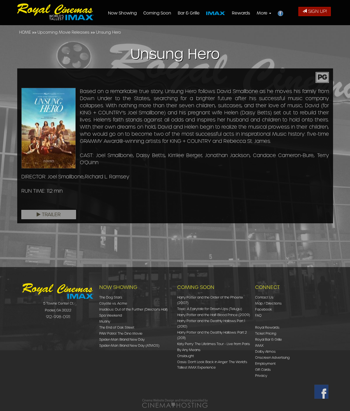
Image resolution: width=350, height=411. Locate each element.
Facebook (263, 309)
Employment (265, 363)
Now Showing (122, 13)
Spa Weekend (110, 315)
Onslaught (185, 356)
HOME (25, 32)
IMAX (259, 345)
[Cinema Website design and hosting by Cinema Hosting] (175, 403)
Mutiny (104, 321)
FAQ (258, 315)
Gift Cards (263, 369)
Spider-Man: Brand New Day (122, 339)
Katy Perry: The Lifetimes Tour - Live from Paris (213, 343)
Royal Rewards (267, 327)
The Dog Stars (110, 297)
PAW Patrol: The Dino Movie (120, 333)
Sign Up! (317, 11)
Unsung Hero (108, 32)
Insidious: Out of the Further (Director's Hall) (133, 309)
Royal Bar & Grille (268, 339)
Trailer (50, 214)
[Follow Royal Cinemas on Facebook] (321, 392)
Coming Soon (157, 13)
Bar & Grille (189, 13)
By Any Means (188, 350)
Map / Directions (268, 303)
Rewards (241, 13)
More (263, 13)
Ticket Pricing (265, 333)
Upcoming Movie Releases (63, 32)
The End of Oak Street (116, 327)
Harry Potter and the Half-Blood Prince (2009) (213, 314)
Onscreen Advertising (272, 357)
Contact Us (264, 297)
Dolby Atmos (265, 351)
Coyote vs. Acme (113, 303)
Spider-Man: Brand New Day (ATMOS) (129, 345)
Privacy (261, 375)
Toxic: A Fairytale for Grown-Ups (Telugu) (209, 308)
